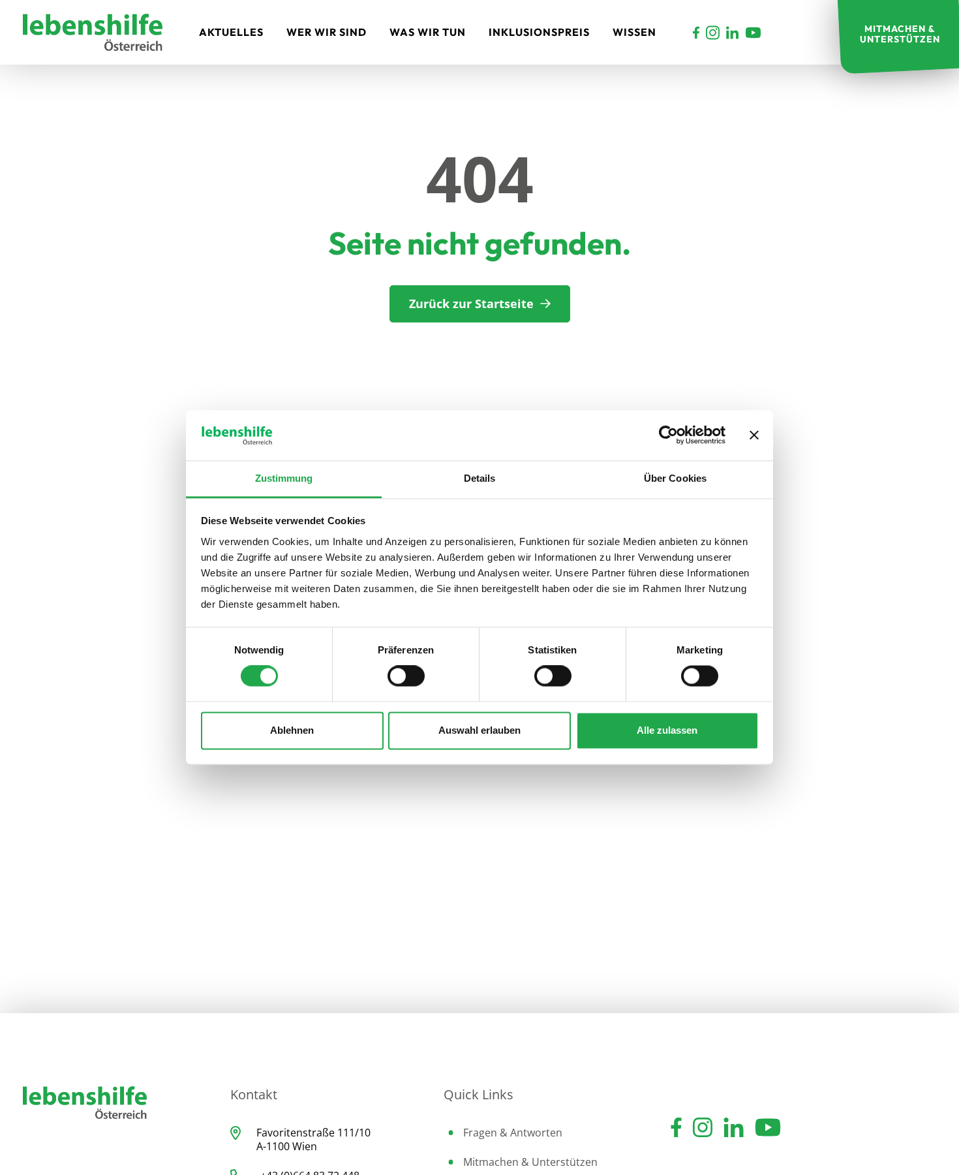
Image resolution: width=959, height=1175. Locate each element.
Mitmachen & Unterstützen (530, 1162)
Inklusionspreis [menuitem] (539, 32)
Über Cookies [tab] (675, 478)
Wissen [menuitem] (634, 32)
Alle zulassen (667, 730)
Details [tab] (480, 478)
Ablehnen (292, 730)
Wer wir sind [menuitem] (326, 32)
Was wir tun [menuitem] (427, 32)
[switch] (406, 676)
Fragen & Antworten (512, 1132)
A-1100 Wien (286, 1146)
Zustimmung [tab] (284, 478)
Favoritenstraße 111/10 (313, 1132)
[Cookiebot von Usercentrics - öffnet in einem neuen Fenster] (668, 435)
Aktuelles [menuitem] (231, 32)
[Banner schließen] (754, 435)
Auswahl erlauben (479, 730)
